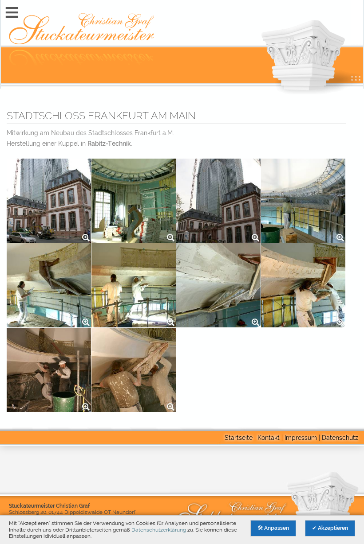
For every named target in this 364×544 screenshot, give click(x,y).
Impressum (301, 437)
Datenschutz (340, 437)
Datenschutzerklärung (158, 529)
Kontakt (268, 437)
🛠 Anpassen (273, 528)
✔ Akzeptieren (330, 528)
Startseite (239, 437)
